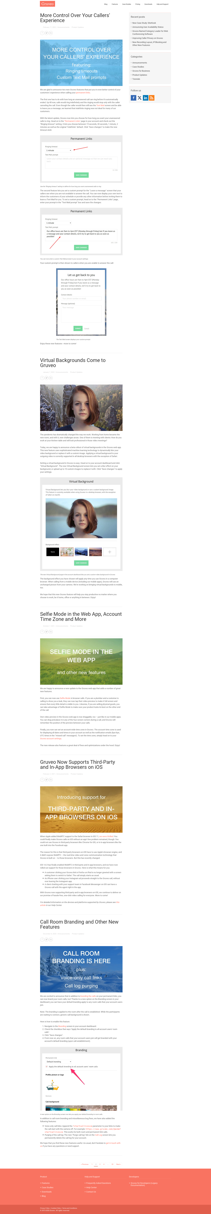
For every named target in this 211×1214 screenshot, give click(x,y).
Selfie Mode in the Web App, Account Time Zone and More (81, 616)
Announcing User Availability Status (147, 27)
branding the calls (88, 996)
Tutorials (136, 79)
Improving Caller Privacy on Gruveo (147, 38)
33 (112, 1164)
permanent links (83, 92)
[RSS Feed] (151, 98)
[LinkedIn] (145, 98)
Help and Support (162, 4)
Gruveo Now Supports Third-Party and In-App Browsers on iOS (77, 764)
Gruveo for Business (141, 71)
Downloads (148, 4)
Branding (62, 1026)
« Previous (84, 1164)
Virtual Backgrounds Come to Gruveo (73, 362)
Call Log (98, 1135)
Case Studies (126, 4)
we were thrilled (106, 836)
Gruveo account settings (50, 738)
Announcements (63, 27)
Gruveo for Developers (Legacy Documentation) (144, 1184)
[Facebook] (133, 98)
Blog (105, 4)
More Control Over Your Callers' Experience (75, 17)
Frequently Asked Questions (98, 1183)
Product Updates (78, 27)
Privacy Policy (45, 1208)
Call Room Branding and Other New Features (79, 924)
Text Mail (100, 105)
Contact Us (91, 1192)
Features (115, 4)
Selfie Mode (65, 698)
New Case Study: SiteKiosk (144, 23)
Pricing (137, 4)
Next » (118, 1164)
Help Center (91, 1187)
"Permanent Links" (72, 121)
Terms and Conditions (69, 1208)
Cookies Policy (56, 1208)
